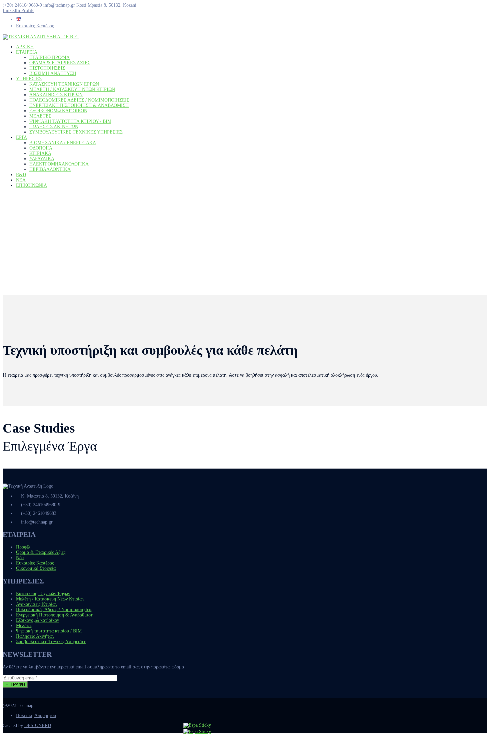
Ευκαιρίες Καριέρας (35, 25)
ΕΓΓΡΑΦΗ (15, 684)
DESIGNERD (37, 725)
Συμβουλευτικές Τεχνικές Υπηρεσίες (51, 641)
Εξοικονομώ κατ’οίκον (37, 620)
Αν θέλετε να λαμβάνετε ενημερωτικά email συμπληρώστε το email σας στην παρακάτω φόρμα (93, 666)
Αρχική (9, 255)
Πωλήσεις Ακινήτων (35, 636)
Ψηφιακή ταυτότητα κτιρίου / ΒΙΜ (49, 630)
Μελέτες (24, 625)
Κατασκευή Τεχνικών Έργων (43, 593)
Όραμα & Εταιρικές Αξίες (41, 552)
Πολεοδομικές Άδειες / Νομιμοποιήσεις (54, 609)
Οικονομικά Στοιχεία (36, 568)
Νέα (20, 557)
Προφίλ (23, 547)
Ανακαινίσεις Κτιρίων (36, 604)
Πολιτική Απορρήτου (36, 715)
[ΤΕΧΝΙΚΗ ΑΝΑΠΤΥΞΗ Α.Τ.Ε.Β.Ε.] (41, 36)
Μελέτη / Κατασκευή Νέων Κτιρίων (50, 598)
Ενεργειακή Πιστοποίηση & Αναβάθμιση (54, 614)
